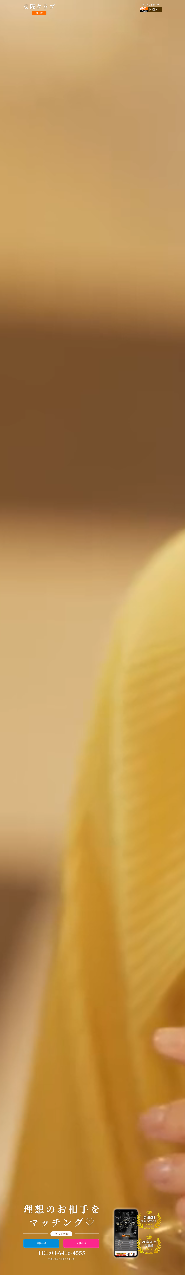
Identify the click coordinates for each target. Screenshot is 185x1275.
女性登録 (81, 1243)
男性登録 (41, 1243)
